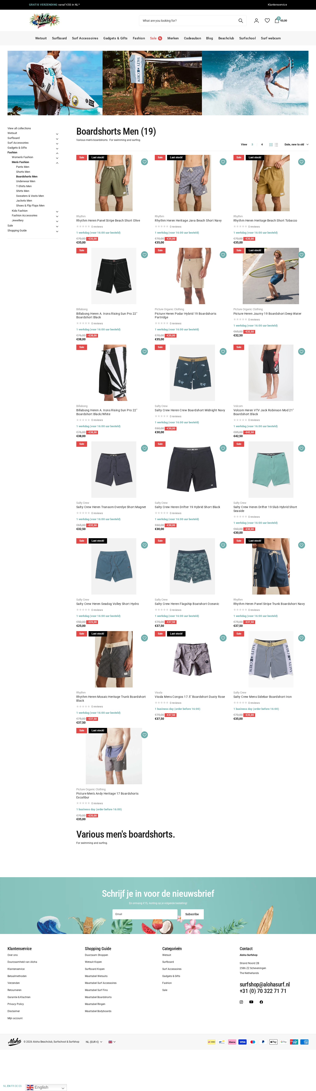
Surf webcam (271, 38)
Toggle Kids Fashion (57, 211)
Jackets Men (24, 200)
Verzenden (14, 983)
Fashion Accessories (24, 215)
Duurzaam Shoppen (96, 954)
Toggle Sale (57, 226)
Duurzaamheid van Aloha (22, 961)
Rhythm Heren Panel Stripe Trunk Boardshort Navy (269, 604)
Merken (173, 38)
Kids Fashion (20, 210)
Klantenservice (19, 948)
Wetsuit (41, 38)
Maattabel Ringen (95, 1004)
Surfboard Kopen (95, 969)
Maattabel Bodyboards (98, 1011)
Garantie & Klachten (19, 997)
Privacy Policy (16, 1004)
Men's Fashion (20, 162)
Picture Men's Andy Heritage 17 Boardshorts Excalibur (107, 795)
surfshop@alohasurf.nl (265, 984)
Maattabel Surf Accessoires (101, 983)
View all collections (19, 128)
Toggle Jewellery (57, 221)
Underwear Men (25, 181)
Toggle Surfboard (57, 139)
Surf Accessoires (85, 38)
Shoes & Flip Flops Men (30, 205)
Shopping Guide (17, 230)
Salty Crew (161, 406)
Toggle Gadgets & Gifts (57, 148)
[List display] (276, 145)
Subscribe (192, 914)
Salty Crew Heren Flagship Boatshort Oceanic (187, 604)
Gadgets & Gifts (115, 38)
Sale (10, 225)
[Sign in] (256, 20)
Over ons (13, 954)
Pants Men (22, 166)
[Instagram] (241, 1001)
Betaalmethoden (17, 975)
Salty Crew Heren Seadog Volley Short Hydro (107, 604)
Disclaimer (14, 1011)
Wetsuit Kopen (93, 961)
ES (19, 1086)
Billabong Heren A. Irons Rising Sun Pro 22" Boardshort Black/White (106, 412)
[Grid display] (271, 145)
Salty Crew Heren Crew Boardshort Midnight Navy (190, 410)
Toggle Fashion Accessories (57, 216)
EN (8, 1086)
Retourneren (14, 990)
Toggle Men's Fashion (57, 163)
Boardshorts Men (26, 176)
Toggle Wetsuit (57, 134)
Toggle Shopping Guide (57, 231)
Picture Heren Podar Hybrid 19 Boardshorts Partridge (185, 315)
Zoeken (241, 20)
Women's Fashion (22, 157)
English (41, 1087)
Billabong (81, 309)
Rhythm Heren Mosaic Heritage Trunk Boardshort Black (111, 698)
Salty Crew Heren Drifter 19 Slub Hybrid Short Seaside (265, 509)
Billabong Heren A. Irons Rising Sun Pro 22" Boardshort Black (106, 315)
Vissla (158, 692)
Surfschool (247, 38)
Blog (209, 38)
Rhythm (81, 216)
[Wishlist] (267, 20)
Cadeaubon (192, 38)
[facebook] (261, 1001)
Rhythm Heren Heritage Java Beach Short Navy (188, 220)
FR (12, 1086)
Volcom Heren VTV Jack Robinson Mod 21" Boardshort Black (263, 412)
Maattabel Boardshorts (98, 997)
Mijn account (15, 1018)
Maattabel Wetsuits (96, 975)
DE (16, 1086)
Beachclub (226, 38)
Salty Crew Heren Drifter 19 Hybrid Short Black (187, 507)
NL (4, 1086)
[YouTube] (251, 1002)
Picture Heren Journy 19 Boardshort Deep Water (267, 313)
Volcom (238, 406)
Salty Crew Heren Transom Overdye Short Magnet (111, 507)
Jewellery (17, 220)
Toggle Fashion (57, 153)
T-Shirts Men (24, 186)
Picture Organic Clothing (169, 309)
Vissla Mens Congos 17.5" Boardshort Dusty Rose (190, 696)
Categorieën (172, 948)
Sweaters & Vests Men (30, 195)
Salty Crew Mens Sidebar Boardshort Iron (262, 696)
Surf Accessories (18, 142)
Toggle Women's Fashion (57, 158)
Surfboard (59, 38)
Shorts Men (23, 171)
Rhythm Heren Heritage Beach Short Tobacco (265, 220)
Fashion (139, 38)
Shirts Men (22, 191)
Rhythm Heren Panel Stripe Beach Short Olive (108, 220)
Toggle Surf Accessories (57, 143)
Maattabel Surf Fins (96, 990)
